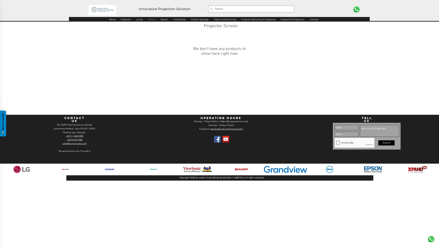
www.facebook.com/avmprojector (226, 129)
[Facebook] (217, 139)
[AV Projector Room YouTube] (225, 139)
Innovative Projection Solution (165, 9)
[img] (21, 169)
